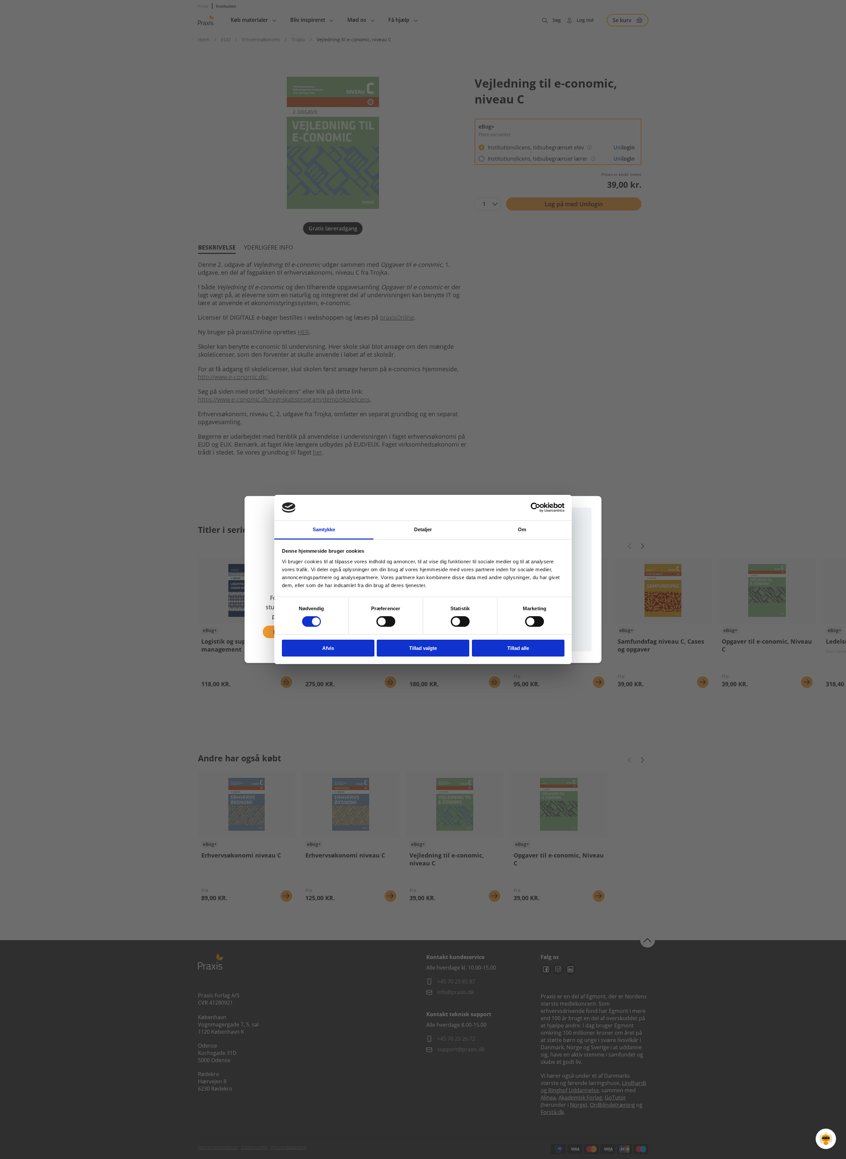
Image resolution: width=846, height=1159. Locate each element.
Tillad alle (518, 648)
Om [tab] (522, 529)
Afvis (328, 648)
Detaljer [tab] (423, 529)
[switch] (385, 621)
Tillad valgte (423, 648)
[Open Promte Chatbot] (826, 1139)
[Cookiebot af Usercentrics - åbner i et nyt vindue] (535, 507)
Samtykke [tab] (324, 529)
